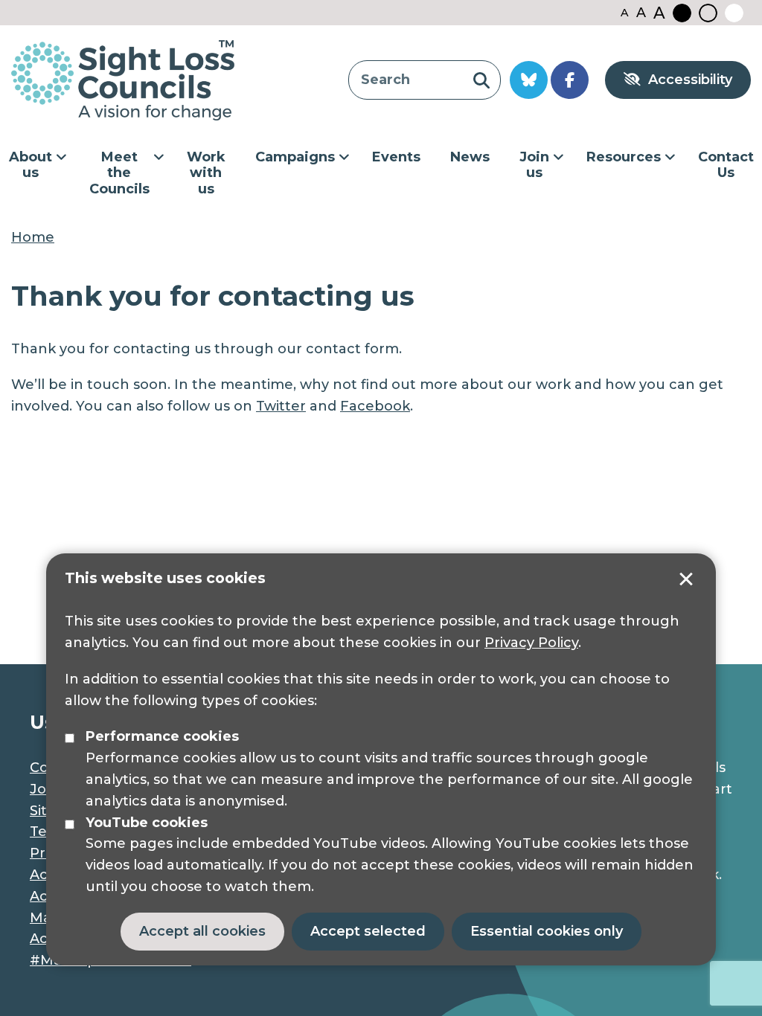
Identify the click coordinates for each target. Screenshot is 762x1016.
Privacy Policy (531, 642)
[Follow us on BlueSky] (529, 80)
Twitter (281, 406)
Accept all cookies (202, 931)
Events (396, 157)
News (470, 157)
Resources (623, 157)
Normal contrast (708, 13)
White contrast (734, 13)
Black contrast (682, 13)
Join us (534, 165)
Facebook (375, 406)
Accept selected (686, 579)
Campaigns (295, 157)
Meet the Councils (119, 173)
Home (32, 237)
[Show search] (481, 80)
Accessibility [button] (690, 79)
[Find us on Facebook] (570, 80)
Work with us (206, 173)
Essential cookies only (546, 931)
